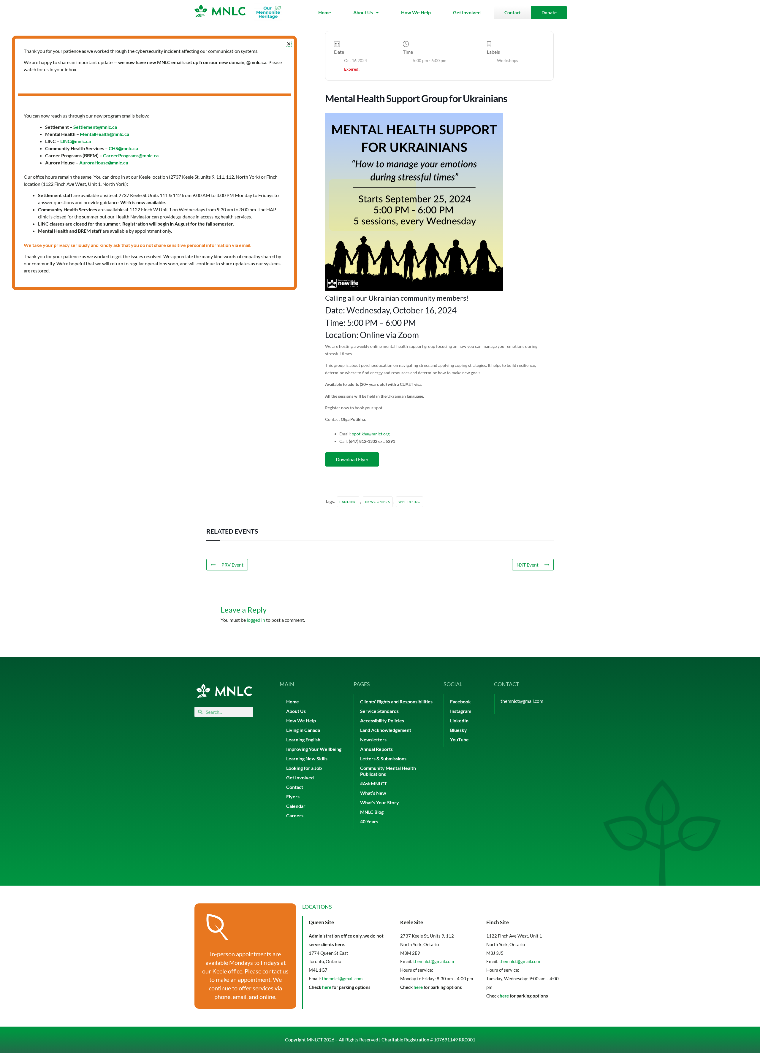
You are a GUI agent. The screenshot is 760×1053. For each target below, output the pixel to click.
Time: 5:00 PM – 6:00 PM (370, 323)
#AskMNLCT (373, 783)
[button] (288, 44)
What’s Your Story (379, 802)
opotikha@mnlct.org (371, 433)
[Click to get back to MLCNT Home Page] (224, 691)
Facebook (460, 701)
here (326, 987)
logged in (256, 620)
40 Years (369, 821)
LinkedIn (459, 720)
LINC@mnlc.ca (75, 141)
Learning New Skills (306, 758)
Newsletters (373, 739)
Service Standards (379, 711)
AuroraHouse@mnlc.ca (103, 162)
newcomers (377, 502)
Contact (294, 787)
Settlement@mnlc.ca (95, 127)
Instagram (460, 711)
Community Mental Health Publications (388, 771)
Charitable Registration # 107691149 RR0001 (428, 1039)
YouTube (459, 739)
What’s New (373, 793)
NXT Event (528, 564)
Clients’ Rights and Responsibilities (396, 701)
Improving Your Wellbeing (313, 749)
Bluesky (458, 730)
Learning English (303, 739)
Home (324, 12)
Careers (294, 815)
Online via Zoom (389, 335)
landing (348, 502)
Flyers (293, 796)
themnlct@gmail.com (522, 701)
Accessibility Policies (382, 720)
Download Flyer (352, 459)
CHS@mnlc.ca (123, 148)
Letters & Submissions (383, 758)
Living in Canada (303, 730)
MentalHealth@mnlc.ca (104, 134)
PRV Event (232, 564)
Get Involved (467, 12)
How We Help (416, 12)
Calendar (295, 806)
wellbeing (409, 502)
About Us (363, 12)
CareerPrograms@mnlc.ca (131, 155)
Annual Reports (376, 749)
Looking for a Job (304, 768)
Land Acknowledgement (385, 730)
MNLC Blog (372, 812)
